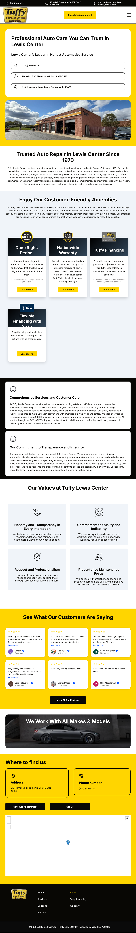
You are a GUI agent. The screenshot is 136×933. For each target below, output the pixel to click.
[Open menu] (129, 15)
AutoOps (106, 927)
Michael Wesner (66, 683)
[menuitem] (51, 892)
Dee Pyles (63, 651)
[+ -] (68, 845)
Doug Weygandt (108, 651)
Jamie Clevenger (24, 683)
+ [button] (8, 818)
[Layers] (127, 818)
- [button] (8, 821)
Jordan (19, 651)
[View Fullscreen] (8, 827)
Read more (13, 645)
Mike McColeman (109, 683)
